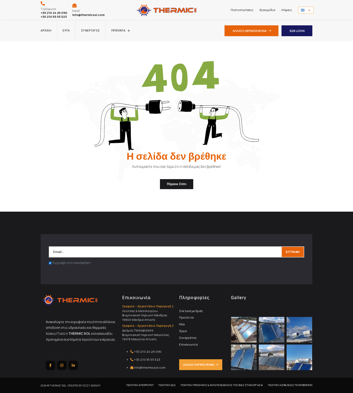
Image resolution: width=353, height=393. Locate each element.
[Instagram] (62, 365)
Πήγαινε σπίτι (176, 184)
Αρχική (46, 31)
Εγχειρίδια (267, 10)
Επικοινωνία (188, 344)
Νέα (182, 324)
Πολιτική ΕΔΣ (167, 385)
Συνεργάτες (90, 31)
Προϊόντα (118, 31)
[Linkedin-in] (73, 365)
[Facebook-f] (50, 365)
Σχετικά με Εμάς (191, 311)
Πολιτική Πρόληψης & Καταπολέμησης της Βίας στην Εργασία (222, 385)
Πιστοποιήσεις (242, 10)
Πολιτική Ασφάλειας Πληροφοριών (290, 385)
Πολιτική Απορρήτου (140, 385)
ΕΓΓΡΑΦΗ (293, 252)
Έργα (66, 31)
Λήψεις (286, 10)
